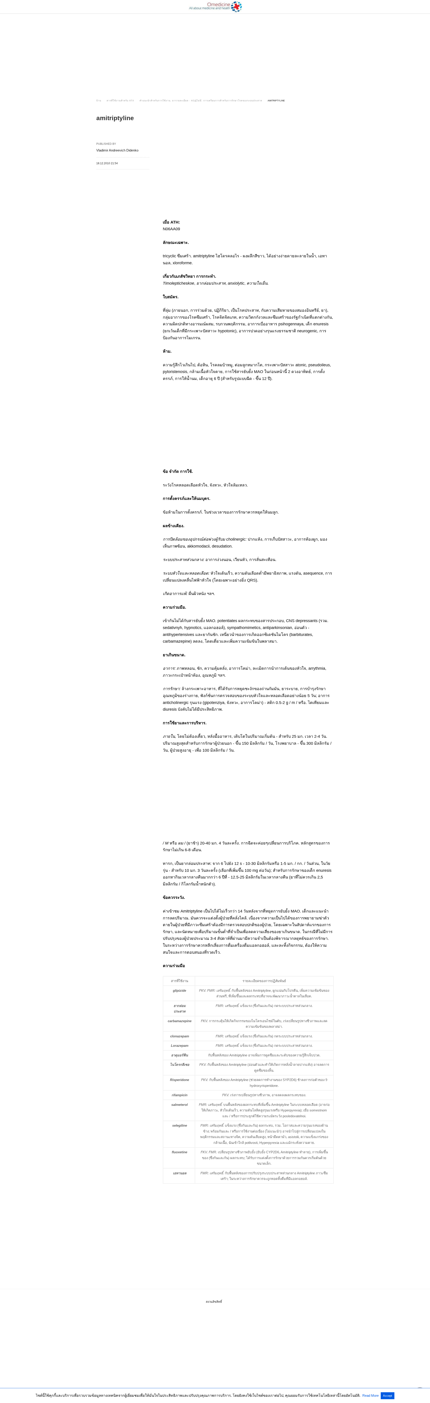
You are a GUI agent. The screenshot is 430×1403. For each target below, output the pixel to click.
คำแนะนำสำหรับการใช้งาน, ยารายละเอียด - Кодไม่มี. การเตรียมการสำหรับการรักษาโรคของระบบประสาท (201, 100)
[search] (332, 6)
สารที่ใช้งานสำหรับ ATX (120, 100)
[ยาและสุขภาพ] (215, 6)
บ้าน (98, 100)
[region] (215, 52)
